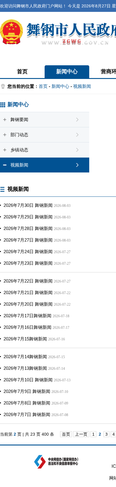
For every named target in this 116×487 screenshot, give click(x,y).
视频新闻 (82, 86)
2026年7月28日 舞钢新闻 (28, 228)
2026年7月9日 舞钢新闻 (27, 391)
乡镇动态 (19, 149)
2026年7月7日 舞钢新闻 (27, 414)
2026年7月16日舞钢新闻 (27, 327)
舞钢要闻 (19, 119)
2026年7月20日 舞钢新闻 (28, 304)
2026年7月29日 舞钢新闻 (28, 216)
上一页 (81, 434)
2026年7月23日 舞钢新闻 (28, 263)
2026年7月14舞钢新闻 (25, 356)
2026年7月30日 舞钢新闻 (28, 205)
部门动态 (19, 134)
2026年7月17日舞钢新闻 (27, 315)
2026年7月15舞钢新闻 (25, 338)
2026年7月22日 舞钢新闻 (28, 280)
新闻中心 (67, 71)
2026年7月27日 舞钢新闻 (28, 239)
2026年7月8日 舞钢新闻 (27, 402)
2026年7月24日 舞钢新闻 (28, 251)
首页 (22, 71)
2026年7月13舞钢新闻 (25, 368)
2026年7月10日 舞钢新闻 (28, 379)
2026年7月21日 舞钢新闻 (28, 292)
